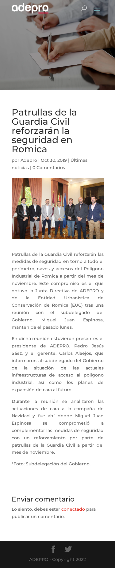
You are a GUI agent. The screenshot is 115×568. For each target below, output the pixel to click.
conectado (73, 509)
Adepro (29, 160)
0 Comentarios (49, 167)
